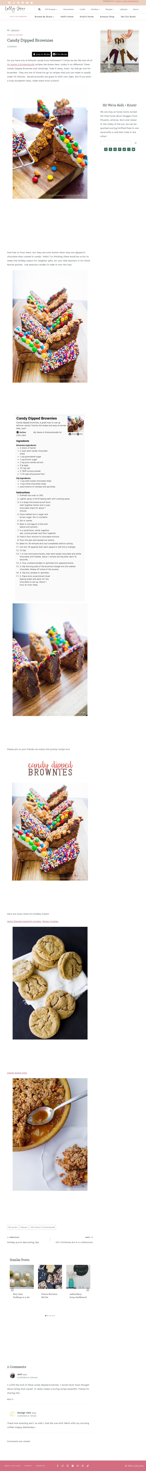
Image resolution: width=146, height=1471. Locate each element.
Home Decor (68, 9)
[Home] (8, 30)
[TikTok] (14, 2)
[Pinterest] (18, 2)
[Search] (135, 142)
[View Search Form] (39, 9)
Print (73, 434)
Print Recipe (61, 54)
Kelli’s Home (67, 16)
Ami (19, 1374)
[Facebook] (23, 2)
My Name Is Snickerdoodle (43, 1227)
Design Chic (24, 1412)
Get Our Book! (128, 16)
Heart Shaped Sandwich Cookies (24, 921)
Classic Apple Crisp (17, 1072)
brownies (12, 1227)
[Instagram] (9, 2)
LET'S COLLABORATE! (18, 16)
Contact (28, 1466)
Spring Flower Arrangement (127, 1)
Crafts (82, 9)
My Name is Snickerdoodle (21, 64)
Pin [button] (81, 434)
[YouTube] (27, 2)
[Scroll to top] (141, 1462)
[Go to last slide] (12, 1289)
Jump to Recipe (42, 54)
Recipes (19, 35)
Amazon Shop (107, 16)
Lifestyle (123, 9)
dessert (24, 1227)
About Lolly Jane (12, 1466)
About (136, 9)
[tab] (45, 1315)
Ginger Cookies (50, 921)
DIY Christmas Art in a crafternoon (74, 1240)
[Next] (87, 1289)
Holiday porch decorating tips (23, 1240)
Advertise (40, 1466)
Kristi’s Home (87, 16)
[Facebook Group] (31, 2)
